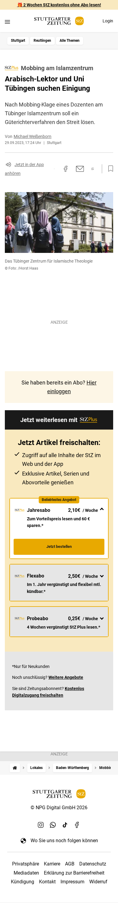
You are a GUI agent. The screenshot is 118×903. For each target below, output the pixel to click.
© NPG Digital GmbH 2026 (59, 807)
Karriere (52, 864)
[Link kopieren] (54, 169)
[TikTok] (65, 824)
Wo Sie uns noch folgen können (64, 840)
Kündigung (22, 882)
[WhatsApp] (53, 824)
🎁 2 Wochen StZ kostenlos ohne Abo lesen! (59, 4)
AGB (69, 864)
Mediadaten (26, 873)
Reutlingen (42, 40)
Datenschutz (92, 864)
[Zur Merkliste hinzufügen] (109, 169)
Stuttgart (18, 40)
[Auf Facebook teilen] (66, 169)
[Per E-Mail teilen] (80, 169)
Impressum (72, 882)
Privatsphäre (25, 864)
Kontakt (47, 882)
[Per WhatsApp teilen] (92, 168)
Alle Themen (70, 40)
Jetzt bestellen (59, 546)
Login (108, 20)
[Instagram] (41, 824)
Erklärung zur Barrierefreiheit (74, 873)
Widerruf (98, 882)
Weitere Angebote (65, 677)
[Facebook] (77, 824)
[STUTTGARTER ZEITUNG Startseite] (59, 21)
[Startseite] (15, 768)
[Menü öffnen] (7, 22)
